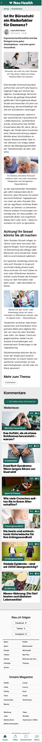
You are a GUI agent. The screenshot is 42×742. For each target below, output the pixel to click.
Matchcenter (27, 646)
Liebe (6, 687)
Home (6, 9)
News (6, 642)
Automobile (8, 700)
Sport (6, 646)
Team (25, 712)
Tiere (6, 696)
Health (6, 683)
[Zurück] (1, 3)
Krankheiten (17, 9)
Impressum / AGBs (30, 720)
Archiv (6, 667)
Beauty (6, 704)
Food (24, 691)
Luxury (25, 687)
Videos (6, 655)
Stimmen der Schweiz (31, 659)
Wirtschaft (26, 650)
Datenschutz (9, 720)
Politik (24, 642)
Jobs (6, 716)
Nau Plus (25, 655)
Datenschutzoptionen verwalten (12, 724)
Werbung (7, 712)
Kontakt (26, 716)
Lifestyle (7, 663)
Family (6, 691)
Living (24, 683)
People (6, 650)
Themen (25, 663)
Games (6, 659)
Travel (24, 696)
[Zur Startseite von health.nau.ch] (21, 2)
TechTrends (27, 700)
